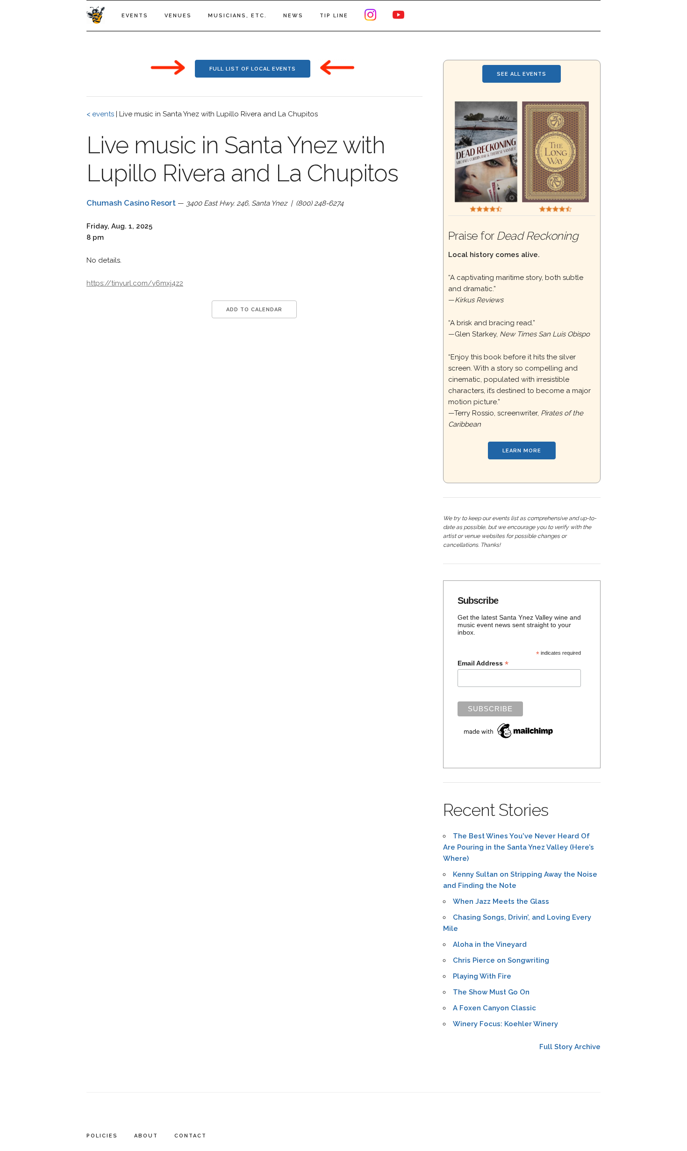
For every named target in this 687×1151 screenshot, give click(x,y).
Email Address (483, 663)
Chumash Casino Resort (131, 202)
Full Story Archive (570, 1047)
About (146, 1136)
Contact (190, 1136)
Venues (178, 16)
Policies (102, 1136)
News (293, 16)
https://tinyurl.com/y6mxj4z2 (134, 283)
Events (135, 16)
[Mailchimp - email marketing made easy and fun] (509, 738)
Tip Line (334, 16)
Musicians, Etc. (237, 16)
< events (100, 114)
